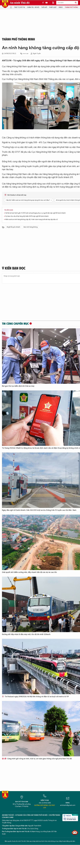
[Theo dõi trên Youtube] (46, 2)
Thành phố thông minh (18, 39)
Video (61, 7)
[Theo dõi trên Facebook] (43, 2)
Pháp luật (53, 7)
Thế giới (44, 7)
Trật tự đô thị (19, 7)
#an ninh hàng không (31, 227)
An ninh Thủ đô (20, 2)
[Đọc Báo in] (54, 3)
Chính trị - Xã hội (33, 7)
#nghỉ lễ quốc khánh (13, 227)
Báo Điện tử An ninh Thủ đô (5, 4)
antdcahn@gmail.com (67, 805)
